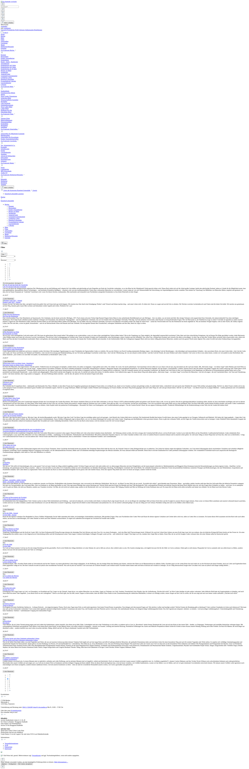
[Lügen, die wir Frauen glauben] (13, 414)
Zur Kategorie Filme (7, 114)
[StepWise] (6, 462)
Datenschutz (8, 747)
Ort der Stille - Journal (9, 515)
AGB (6, 745)
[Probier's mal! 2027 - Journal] (12, 300)
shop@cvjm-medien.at (40, 707)
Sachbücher (12, 213)
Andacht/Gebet (13, 215)
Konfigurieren (12, 764)
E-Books (11, 225)
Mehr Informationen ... (61, 762)
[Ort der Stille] (7, 544)
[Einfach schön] (8, 382)
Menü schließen (8, 23)
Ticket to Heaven (8, 605)
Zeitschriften (8, 231)
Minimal (8, 256)
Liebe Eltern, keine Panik (10, 400)
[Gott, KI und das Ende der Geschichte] (15, 285)
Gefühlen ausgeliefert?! (10, 659)
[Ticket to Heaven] (9, 603)
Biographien (12, 208)
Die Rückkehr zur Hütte (10, 334)
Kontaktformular (16, 710)
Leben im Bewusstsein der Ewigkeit (14, 499)
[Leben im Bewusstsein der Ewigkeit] (14, 497)
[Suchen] (3, 9)
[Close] (3, 766)
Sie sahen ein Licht (8, 447)
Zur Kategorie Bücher (8, 50)
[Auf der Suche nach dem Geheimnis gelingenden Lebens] (21, 638)
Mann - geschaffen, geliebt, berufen (14, 482)
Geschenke (8, 232)
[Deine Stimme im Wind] (11, 529)
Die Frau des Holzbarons (10, 316)
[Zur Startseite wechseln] (9, 1)
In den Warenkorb (8, 298)
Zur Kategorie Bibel (7, 86)
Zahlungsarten (29, 30)
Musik (7, 234)
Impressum (8, 749)
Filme (6, 229)
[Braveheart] (7, 621)
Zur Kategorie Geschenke (9, 141)
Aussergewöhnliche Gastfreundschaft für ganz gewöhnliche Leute (23, 431)
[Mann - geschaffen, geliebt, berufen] (14, 480)
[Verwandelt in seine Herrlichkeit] (13, 347)
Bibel (6, 227)
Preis (3, 254)
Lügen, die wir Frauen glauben (12, 415)
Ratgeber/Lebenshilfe (7, 201)
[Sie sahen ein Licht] (9, 445)
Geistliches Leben (14, 218)
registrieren (7, 28)
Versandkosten (36, 755)
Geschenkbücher (14, 224)
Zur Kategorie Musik (7, 163)
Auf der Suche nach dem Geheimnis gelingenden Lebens (20, 640)
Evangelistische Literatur (16, 222)
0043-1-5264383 (27, 707)
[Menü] (3, 4)
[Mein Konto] (3, 19)
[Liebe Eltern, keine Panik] (11, 398)
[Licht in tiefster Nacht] (10, 560)
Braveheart (6, 623)
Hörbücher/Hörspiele (11, 236)
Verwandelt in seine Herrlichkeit (12, 349)
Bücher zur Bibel (14, 211)
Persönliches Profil (13, 30)
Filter (5, 243)
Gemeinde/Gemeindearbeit (17, 217)
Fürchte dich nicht (8, 590)
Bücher (3, 197)
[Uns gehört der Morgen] (11, 576)
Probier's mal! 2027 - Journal (11, 302)
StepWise (5, 464)
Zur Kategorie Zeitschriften (9, 129)
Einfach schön (7, 384)
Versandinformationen (11, 743)
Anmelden (4, 26)
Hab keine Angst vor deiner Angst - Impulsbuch (17, 365)
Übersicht (4, 30)
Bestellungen (38, 30)
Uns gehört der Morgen (10, 577)
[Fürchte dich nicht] (9, 588)
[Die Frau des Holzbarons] (11, 314)
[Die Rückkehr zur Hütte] (11, 332)
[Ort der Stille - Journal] (10, 513)
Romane (11, 206)
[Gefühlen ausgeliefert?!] (11, 658)
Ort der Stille (7, 546)
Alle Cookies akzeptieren (25, 764)
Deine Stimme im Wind (10, 530)
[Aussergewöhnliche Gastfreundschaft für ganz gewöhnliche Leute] (24, 429)
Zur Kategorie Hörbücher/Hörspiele (12, 175)
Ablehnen (4, 764)
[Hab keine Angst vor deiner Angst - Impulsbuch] (18, 363)
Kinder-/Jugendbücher (15, 210)
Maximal (8, 260)
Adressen (22, 30)
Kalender (7, 238)
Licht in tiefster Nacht (9, 562)
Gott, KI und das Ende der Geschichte (14, 286)
